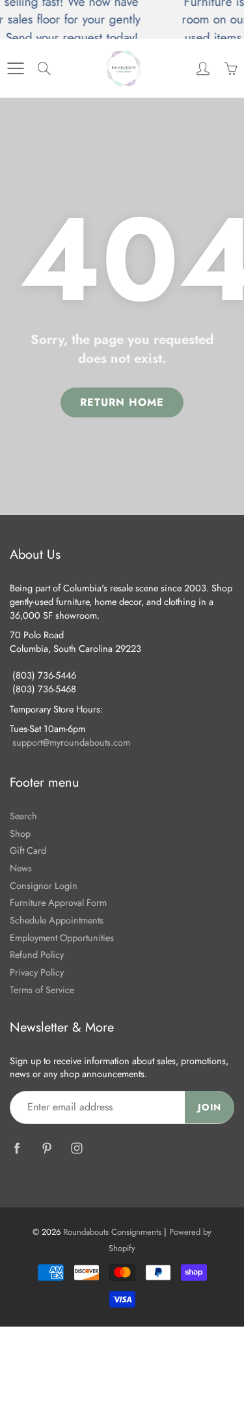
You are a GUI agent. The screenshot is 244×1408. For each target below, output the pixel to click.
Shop (20, 833)
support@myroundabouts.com (71, 742)
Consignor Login (43, 885)
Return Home (122, 402)
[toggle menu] (15, 68)
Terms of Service (42, 989)
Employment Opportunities (62, 937)
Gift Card (28, 850)
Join (209, 1107)
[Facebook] (16, 1148)
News (21, 868)
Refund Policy (37, 954)
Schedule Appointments (56, 920)
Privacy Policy (37, 972)
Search (23, 816)
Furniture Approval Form (58, 902)
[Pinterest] (46, 1148)
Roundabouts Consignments (112, 1232)
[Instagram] (76, 1148)
